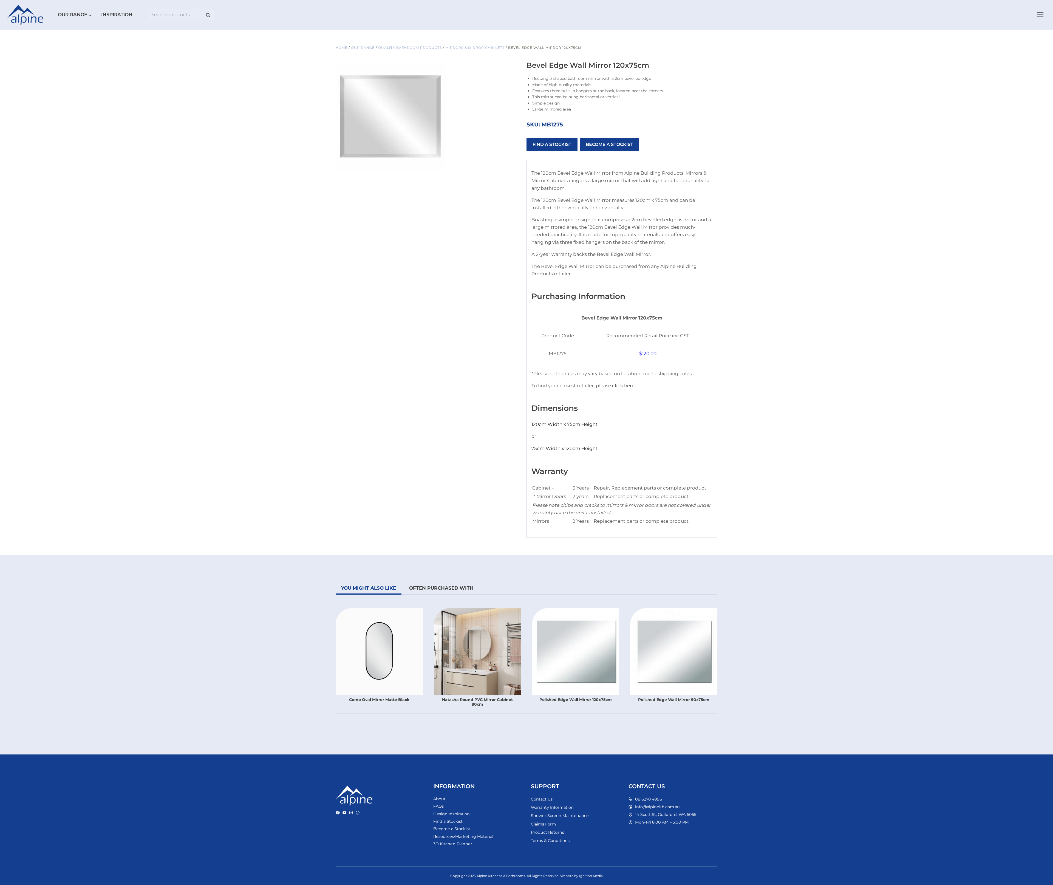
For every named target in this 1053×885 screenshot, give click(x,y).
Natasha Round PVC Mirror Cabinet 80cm (477, 702)
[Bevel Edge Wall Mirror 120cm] (390, 116)
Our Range (363, 48)
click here (623, 385)
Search (210, 15)
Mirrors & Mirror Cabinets (475, 48)
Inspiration (116, 14)
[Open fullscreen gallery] (440, 166)
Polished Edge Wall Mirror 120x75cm (575, 699)
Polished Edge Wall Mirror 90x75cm (673, 699)
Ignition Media (591, 876)
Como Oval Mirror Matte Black (379, 699)
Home (341, 48)
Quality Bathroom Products (410, 48)
